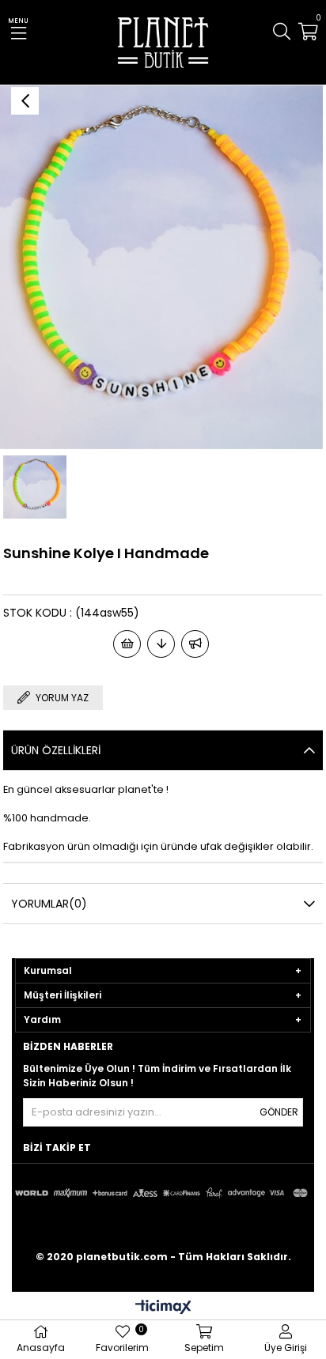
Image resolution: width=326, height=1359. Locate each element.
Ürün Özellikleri (55, 750)
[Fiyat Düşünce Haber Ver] (161, 644)
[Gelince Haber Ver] (195, 644)
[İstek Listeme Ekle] (127, 644)
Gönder (279, 1112)
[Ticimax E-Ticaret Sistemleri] (163, 1308)
